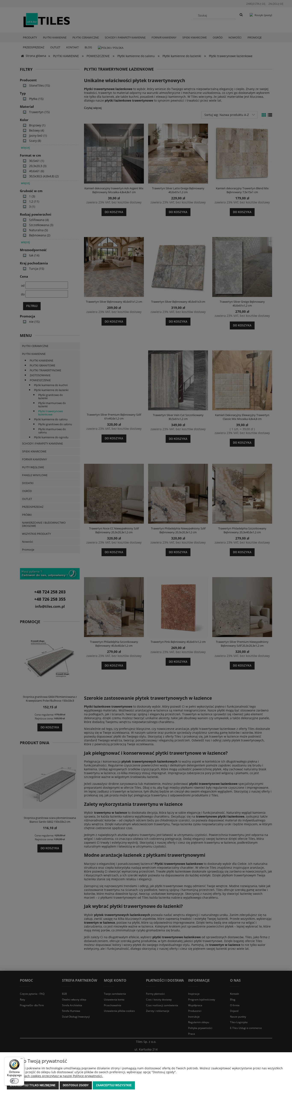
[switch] (14, 1080)
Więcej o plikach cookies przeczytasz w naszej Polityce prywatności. (55, 1076)
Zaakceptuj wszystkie (114, 1085)
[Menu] (21, 1059)
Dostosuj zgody (76, 1085)
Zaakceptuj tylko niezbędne (33, 1085)
